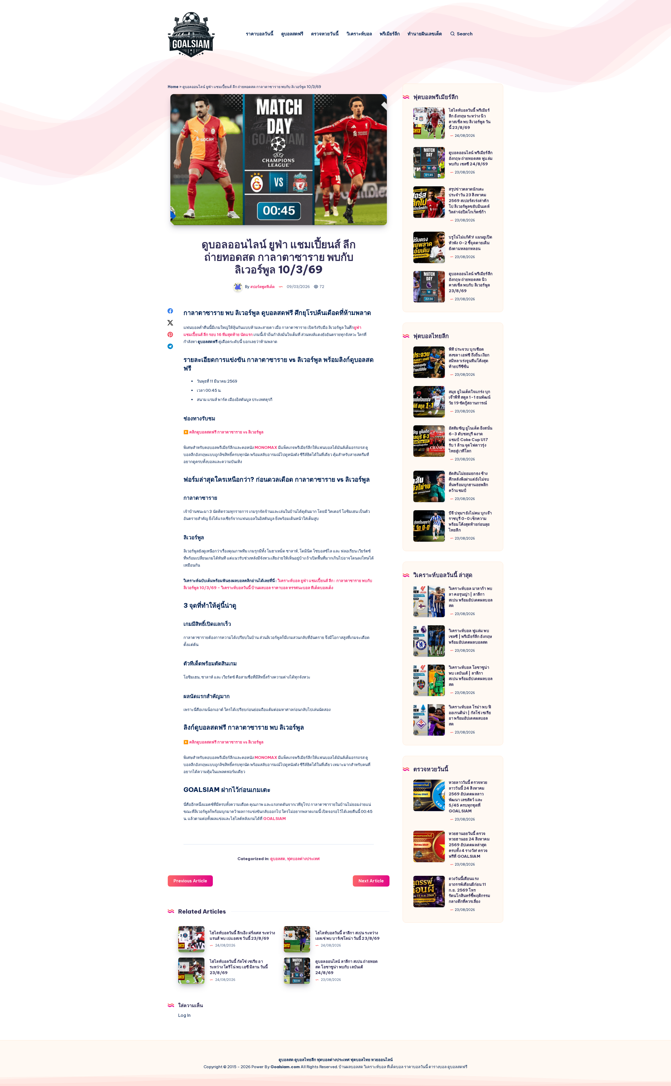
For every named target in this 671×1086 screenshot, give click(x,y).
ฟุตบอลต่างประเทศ (303, 858)
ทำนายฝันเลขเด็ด (425, 34)
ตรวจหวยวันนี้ (325, 34)
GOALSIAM (274, 818)
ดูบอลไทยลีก (305, 1059)
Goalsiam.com (285, 1066)
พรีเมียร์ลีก (390, 34)
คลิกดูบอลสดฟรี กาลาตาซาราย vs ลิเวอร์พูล (226, 432)
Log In (184, 1015)
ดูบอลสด (277, 858)
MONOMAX (266, 447)
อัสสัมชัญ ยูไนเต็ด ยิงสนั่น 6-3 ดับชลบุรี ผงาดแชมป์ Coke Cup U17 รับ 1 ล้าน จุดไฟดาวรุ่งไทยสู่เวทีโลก (470, 439)
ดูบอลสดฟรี (292, 34)
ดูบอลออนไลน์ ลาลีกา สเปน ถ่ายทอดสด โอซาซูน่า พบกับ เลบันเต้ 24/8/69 (346, 967)
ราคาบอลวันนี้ (259, 34)
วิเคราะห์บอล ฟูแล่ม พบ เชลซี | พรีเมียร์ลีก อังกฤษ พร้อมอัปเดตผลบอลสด (470, 636)
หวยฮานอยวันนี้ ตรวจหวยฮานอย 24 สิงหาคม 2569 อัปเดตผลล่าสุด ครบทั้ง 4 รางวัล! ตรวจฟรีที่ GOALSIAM (469, 845)
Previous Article (190, 880)
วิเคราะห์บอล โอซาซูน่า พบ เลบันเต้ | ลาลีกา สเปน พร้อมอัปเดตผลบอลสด (471, 676)
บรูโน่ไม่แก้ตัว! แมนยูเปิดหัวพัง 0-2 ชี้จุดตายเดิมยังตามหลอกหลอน (470, 243)
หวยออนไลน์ (382, 1059)
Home (173, 86)
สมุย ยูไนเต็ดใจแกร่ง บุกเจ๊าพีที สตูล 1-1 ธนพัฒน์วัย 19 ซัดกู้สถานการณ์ (469, 397)
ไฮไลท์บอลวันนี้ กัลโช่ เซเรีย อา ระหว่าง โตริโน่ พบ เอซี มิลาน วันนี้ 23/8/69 (239, 967)
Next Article (371, 880)
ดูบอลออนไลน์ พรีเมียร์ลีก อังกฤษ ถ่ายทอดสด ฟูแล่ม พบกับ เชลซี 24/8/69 (471, 158)
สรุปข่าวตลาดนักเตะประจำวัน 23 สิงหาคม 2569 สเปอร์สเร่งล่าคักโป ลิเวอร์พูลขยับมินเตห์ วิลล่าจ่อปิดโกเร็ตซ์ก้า (469, 200)
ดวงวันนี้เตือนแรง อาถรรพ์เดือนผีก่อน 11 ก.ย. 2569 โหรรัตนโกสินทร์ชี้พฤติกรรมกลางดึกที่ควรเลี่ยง (469, 890)
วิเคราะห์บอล (359, 34)
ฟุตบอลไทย (360, 1059)
